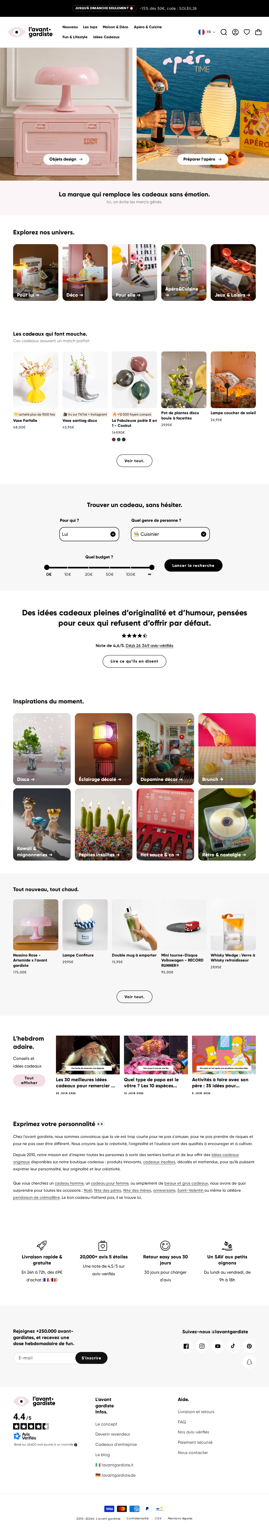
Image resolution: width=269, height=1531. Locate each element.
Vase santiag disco (80, 420)
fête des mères (137, 1190)
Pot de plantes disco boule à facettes (180, 415)
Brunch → (212, 779)
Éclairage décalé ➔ (100, 779)
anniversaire (164, 1190)
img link (66, 51)
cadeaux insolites (159, 1162)
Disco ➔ (26, 779)
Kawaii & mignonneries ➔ (35, 851)
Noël (88, 1190)
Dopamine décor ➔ (162, 779)
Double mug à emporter (134, 955)
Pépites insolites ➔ (99, 855)
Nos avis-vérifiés (193, 1432)
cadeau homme (69, 1183)
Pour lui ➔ (28, 295)
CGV (158, 1518)
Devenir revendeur (112, 1434)
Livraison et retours (196, 1411)
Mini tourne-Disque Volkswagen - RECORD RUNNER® (182, 960)
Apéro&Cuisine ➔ (181, 292)
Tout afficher (29, 1080)
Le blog (102, 1454)
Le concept (106, 1424)
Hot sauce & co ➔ (160, 855)
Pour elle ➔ (128, 295)
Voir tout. (134, 460)
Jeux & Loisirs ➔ (232, 295)
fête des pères (107, 1190)
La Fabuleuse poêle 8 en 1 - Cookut (134, 423)
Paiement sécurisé (195, 1442)
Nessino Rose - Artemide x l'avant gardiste (30, 960)
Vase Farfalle (25, 420)
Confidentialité (138, 1518)
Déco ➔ (74, 295)
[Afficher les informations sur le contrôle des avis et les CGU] (76, 1445)
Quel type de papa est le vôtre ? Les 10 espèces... (151, 1083)
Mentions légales (180, 1518)
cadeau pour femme (109, 1183)
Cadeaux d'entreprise (116, 1444)
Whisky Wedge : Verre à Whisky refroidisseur (233, 958)
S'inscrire (91, 1358)
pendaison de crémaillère (36, 1197)
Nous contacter (193, 1452)
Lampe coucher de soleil (233, 412)
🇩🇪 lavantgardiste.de (115, 1475)
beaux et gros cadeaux (186, 1183)
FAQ (182, 1421)
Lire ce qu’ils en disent (134, 661)
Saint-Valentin (190, 1190)
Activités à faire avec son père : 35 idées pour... (220, 1083)
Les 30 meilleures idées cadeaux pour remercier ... (85, 1083)
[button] (115, 27)
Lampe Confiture (78, 955)
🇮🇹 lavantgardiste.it (114, 1464)
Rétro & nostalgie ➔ (224, 855)
